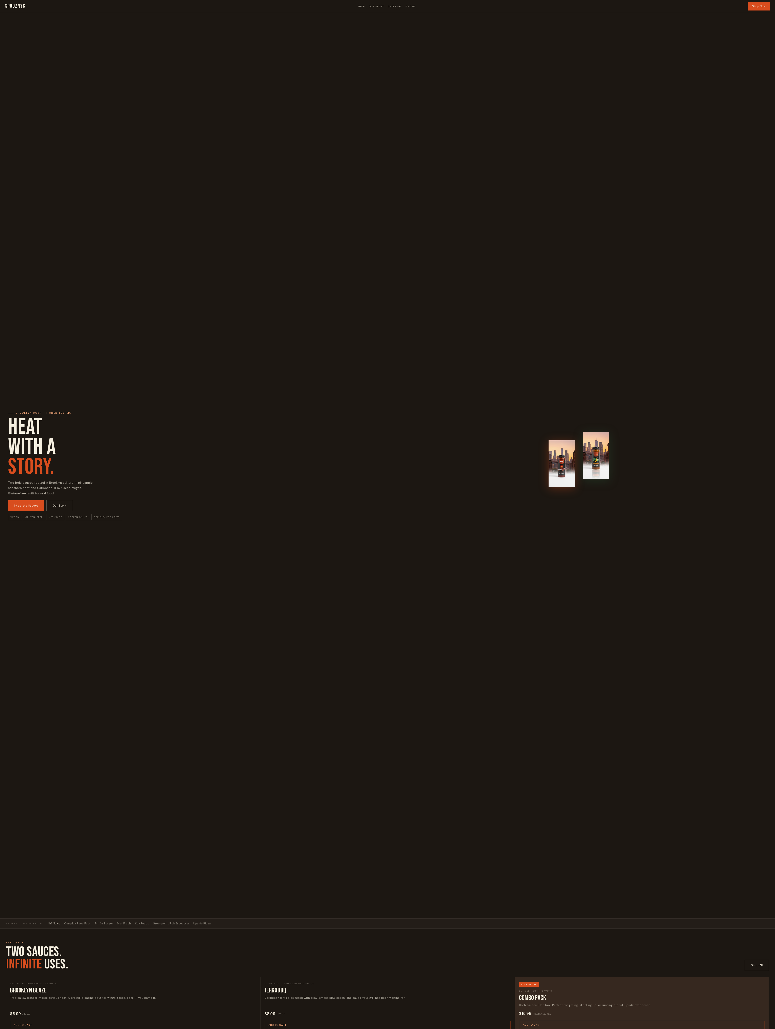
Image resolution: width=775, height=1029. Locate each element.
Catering (394, 6)
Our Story (376, 6)
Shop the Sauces (26, 505)
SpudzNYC (15, 6)
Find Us (410, 6)
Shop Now (759, 6)
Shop (361, 6)
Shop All (757, 965)
